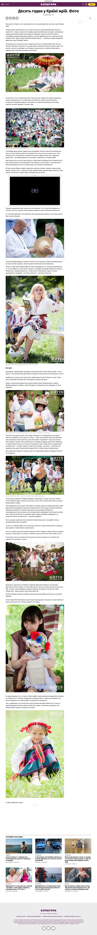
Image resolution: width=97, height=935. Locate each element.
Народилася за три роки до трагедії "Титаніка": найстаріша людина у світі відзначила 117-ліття (19, 887)
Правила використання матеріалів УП (53, 916)
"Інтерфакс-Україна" (64, 922)
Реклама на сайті (20, 916)
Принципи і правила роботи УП (72, 916)
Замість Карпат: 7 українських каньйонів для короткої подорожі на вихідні (18, 858)
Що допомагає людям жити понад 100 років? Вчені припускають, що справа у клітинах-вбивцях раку (77, 887)
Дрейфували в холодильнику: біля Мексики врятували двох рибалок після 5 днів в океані (47, 887)
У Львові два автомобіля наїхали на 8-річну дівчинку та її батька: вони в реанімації (48, 858)
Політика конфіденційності (34, 916)
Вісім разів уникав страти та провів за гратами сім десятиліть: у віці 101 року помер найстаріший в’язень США (78, 859)
